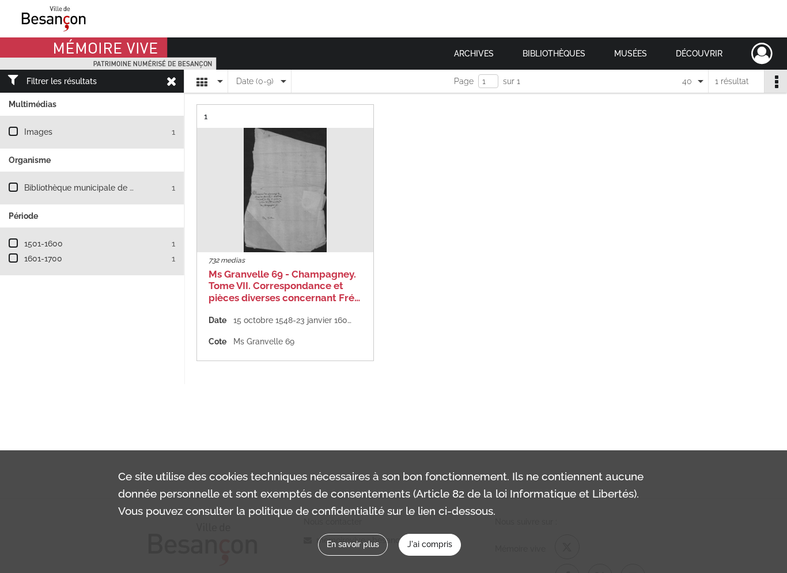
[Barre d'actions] (775, 81)
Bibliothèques (554, 53)
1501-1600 (43, 243)
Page (464, 81)
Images (38, 131)
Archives (474, 53)
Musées (630, 53)
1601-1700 (43, 258)
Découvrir (699, 53)
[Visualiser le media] (285, 190)
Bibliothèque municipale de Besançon (95, 187)
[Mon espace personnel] (762, 53)
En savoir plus (353, 544)
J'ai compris (429, 544)
